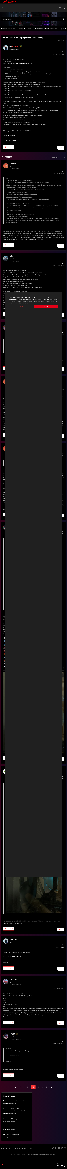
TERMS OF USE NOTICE (16, 1154)
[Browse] (3, 7)
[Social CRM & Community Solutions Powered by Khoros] (61, 1165)
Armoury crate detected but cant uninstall (13, 1101)
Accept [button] (46, 306)
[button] (5, 147)
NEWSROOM (16, 1148)
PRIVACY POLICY (26, 1154)
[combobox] (33, 19)
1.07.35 (6, 140)
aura (10, 140)
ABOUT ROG (4, 1148)
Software (19, 28)
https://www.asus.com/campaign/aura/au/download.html (17, 63)
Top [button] (4, 1164)
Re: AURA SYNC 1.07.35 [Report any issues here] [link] (45, 28)
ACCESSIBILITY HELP (27, 1148)
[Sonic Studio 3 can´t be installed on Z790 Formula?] (61, 157)
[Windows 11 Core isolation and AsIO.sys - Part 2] (64, 157)
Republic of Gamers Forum (8, 28)
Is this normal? (6, 1127)
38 (27, 1087)
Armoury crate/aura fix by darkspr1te (12, 956)
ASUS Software (27, 28)
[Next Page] (51, 1087)
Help (60, 7)
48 (46, 1087)
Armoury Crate (7, 1103)
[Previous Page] (15, 1087)
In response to (15, 168)
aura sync (14, 140)
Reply (60, 148)
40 (38, 1087)
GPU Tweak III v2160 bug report (10, 1119)
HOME (10, 1148)
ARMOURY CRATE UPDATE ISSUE (11, 1134)
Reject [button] (21, 306)
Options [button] (62, 28)
